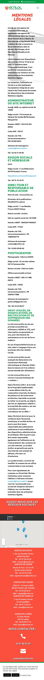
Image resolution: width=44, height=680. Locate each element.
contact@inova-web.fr (17, 148)
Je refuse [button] (15, 675)
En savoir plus (25, 675)
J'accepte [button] (7, 675)
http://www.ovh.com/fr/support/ (22, 176)
